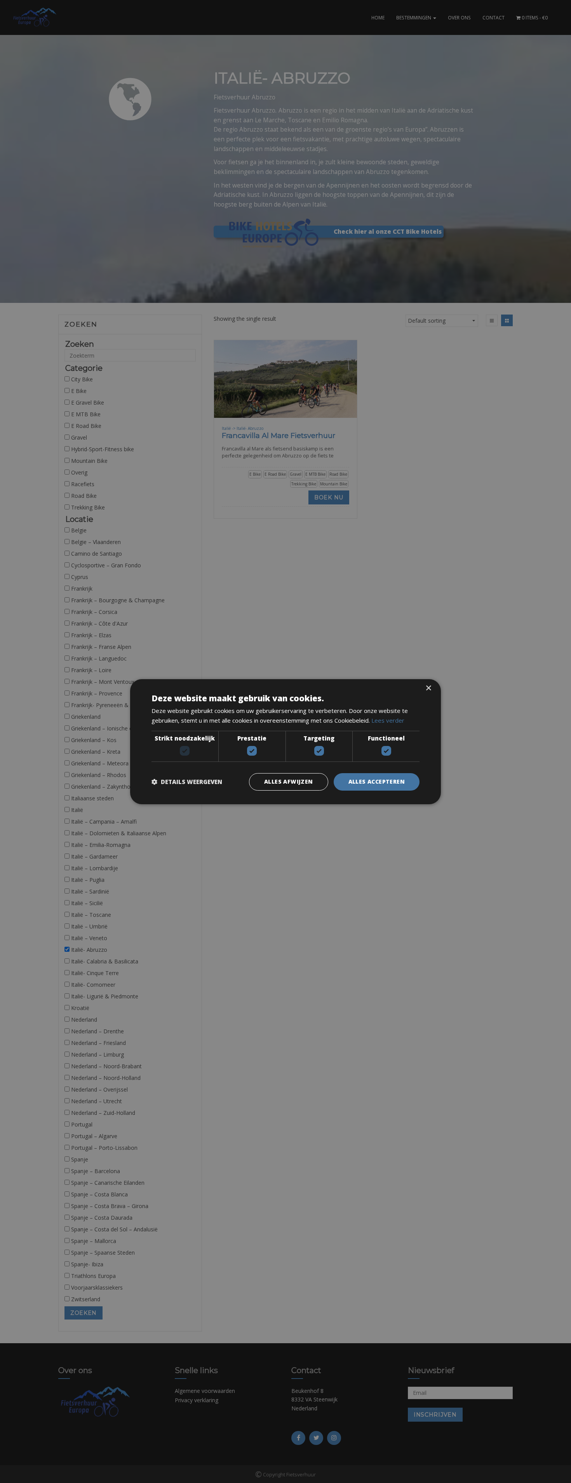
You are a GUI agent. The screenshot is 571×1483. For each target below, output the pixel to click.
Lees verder (387, 720)
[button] (186, 781)
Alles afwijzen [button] (288, 781)
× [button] (428, 688)
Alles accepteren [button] (376, 781)
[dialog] (285, 741)
